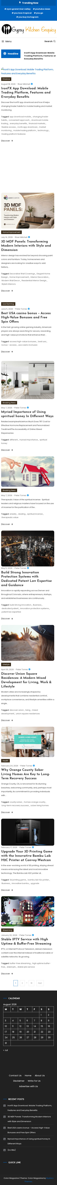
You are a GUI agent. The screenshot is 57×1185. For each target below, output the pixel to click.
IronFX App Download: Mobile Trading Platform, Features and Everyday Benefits (26, 93)
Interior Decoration (39, 277)
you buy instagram (28, 17)
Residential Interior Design (34, 280)
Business (37, 604)
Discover (6, 140)
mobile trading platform (24, 130)
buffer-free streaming (20, 963)
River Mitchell (24, 84)
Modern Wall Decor (11, 280)
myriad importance (28, 439)
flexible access (9, 127)
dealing (21, 514)
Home (28, 1075)
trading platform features (14, 134)
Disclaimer (18, 1080)
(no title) (12, 1150)
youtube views (42, 9)
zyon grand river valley (19, 9)
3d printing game (18, 879)
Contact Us (15, 1075)
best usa (42, 341)
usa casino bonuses (27, 345)
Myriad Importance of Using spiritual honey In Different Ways (29, 1141)
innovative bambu (20, 883)
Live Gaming (8, 304)
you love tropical (23, 13)
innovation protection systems (34, 608)
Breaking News (9, 402)
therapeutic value (10, 517)
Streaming (7, 930)
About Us (40, 1075)
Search (48, 41)
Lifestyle (6, 664)
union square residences (28, 713)
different (14, 439)
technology (43, 130)
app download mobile (20, 116)
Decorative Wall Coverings (22, 273)
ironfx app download (27, 127)
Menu (8, 41)
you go (39, 13)
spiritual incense (35, 514)
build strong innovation (20, 604)
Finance (6, 79)
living (27, 710)
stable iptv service (26, 966)
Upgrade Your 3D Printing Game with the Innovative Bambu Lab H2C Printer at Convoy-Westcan (26, 856)
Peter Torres (21, 309)
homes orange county (34, 802)
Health (5, 760)
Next (40, 983)
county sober (16, 802)
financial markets (37, 123)
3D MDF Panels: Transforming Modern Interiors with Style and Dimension (26, 246)
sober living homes (40, 805)
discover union (17, 710)
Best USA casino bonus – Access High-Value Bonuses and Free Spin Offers (26, 318)
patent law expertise (11, 611)
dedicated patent (10, 608)
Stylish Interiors (9, 284)
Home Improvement (11, 232)
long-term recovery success (15, 805)
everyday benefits (18, 123)
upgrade (35, 883)
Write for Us (34, 1080)
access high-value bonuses (23, 341)
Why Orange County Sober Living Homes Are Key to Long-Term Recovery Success (25, 774)
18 (31, 983)
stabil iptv (11, 966)
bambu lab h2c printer (38, 879)
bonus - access (9, 345)
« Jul (5, 1050)
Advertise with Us (28, 1086)
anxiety (13, 514)
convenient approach (19, 120)
